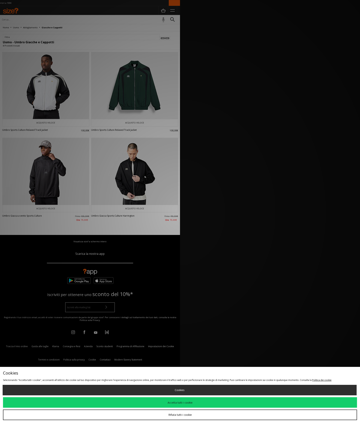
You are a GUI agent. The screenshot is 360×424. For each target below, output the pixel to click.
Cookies (179, 390)
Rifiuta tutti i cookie (180, 415)
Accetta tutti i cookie (180, 402)
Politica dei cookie (322, 380)
